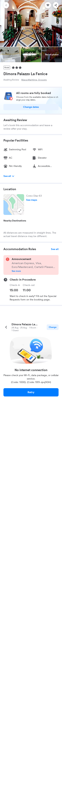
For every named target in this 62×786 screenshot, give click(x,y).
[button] (13, 204)
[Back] (6, 5)
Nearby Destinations (14, 220)
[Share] (56, 5)
